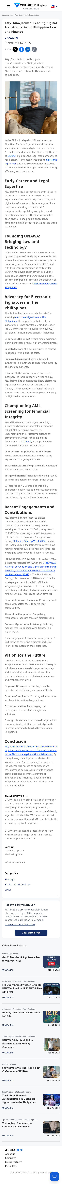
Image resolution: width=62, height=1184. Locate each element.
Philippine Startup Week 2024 (29, 541)
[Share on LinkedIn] (27, 49)
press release (7, 15)
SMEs (8, 889)
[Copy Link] (34, 49)
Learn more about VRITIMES (20, 924)
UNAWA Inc (11, 37)
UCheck (27, 441)
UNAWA (11, 155)
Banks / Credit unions (17, 884)
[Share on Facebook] (21, 49)
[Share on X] (15, 49)
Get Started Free (31, 932)
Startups (10, 879)
